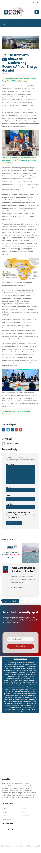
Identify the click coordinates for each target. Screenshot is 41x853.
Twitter (8, 429)
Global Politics (19, 585)
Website (9, 504)
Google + (16, 429)
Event (4, 813)
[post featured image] (20, 553)
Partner (24, 805)
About (4, 809)
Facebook (3, 429)
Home (5, 805)
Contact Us (25, 813)
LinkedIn (12, 429)
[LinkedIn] (37, 2)
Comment (10, 464)
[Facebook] (30, 2)
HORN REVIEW (13, 443)
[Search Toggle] (4, 24)
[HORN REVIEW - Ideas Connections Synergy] (13, 12)
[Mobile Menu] (37, 12)
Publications (7, 817)
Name (9, 487)
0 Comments (6, 73)
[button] (19, 597)
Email (20, 429)
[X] (33, 2)
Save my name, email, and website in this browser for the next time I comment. (20, 515)
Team (24, 809)
